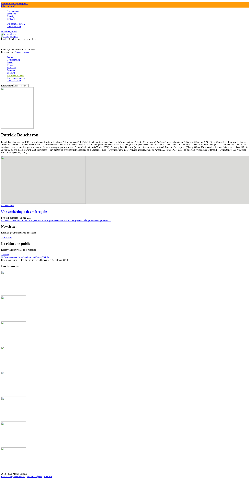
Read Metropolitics (15, 75)
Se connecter (19, 476)
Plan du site (6, 476)
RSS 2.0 (48, 476)
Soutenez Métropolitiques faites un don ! (14, 4)
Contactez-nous (14, 80)
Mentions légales (34, 476)
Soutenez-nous (22, 52)
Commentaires (7, 205)
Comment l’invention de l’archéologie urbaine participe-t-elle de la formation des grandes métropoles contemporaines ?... (56, 220)
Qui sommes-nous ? (16, 78)
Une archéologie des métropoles (24, 212)
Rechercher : (7, 85)
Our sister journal (9, 31)
